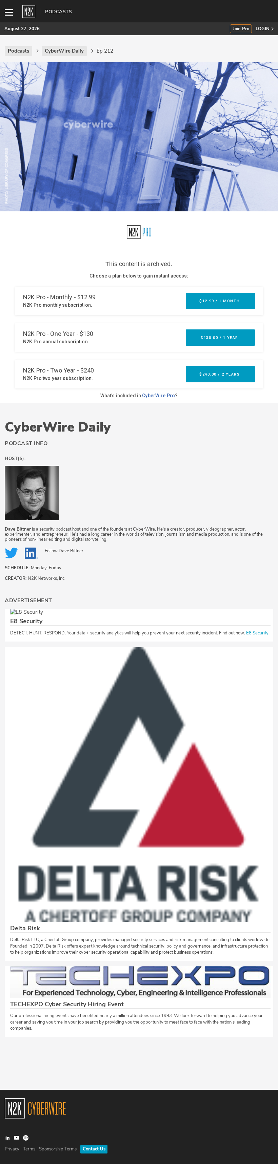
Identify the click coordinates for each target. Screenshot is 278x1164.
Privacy (12, 1149)
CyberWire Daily (58, 427)
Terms (29, 1149)
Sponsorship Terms (58, 1149)
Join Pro (241, 29)
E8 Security (257, 633)
